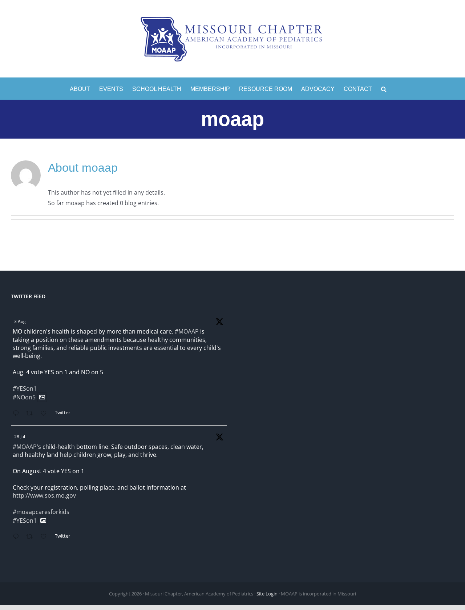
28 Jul (19, 437)
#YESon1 (25, 388)
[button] (384, 88)
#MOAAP (187, 331)
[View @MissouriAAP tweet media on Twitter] (42, 397)
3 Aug (20, 321)
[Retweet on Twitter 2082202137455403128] (31, 537)
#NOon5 (24, 397)
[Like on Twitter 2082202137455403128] (46, 537)
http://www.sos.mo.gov (44, 495)
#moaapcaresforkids (41, 512)
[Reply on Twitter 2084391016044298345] (17, 414)
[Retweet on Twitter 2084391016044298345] (31, 414)
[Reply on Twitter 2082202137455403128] (17, 537)
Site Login (267, 593)
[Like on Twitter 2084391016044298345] (46, 414)
